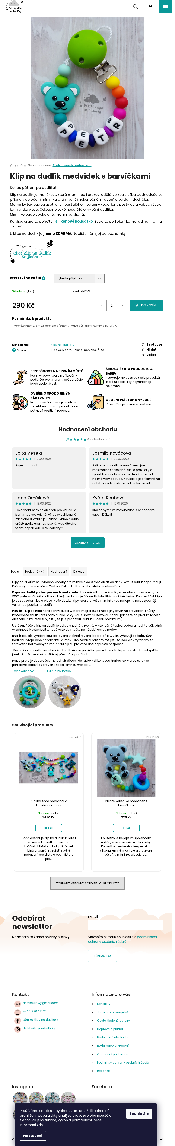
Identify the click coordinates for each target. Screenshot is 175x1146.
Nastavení (32, 1135)
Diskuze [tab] (79, 571)
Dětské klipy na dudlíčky (40, 1020)
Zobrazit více (87, 542)
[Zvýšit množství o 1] (122, 305)
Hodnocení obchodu (87, 429)
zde (40, 1124)
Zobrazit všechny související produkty (87, 883)
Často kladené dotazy (113, 1020)
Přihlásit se (102, 956)
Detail (48, 828)
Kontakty (103, 1004)
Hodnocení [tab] (59, 571)
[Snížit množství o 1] (101, 305)
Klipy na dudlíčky (62, 345)
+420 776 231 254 (36, 1011)
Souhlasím (139, 1113)
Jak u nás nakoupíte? (113, 1012)
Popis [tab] (15, 571)
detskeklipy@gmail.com (40, 1003)
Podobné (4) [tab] (34, 571)
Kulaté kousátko (59, 671)
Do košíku (149, 305)
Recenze (103, 1071)
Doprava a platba (110, 1029)
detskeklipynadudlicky (39, 1028)
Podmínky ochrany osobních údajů (123, 1062)
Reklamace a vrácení (113, 1046)
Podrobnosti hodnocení (72, 165)
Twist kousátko (23, 671)
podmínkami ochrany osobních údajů (122, 939)
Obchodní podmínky (112, 1054)
